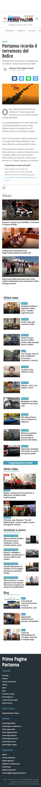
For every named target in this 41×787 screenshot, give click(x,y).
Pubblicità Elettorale (9, 770)
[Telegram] (35, 78)
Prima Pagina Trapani (9, 745)
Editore (4, 755)
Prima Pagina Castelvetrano (11, 726)
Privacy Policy (6, 767)
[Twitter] (21, 78)
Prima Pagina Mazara (9, 735)
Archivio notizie (7, 703)
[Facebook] (14, 78)
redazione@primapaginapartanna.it (14, 773)
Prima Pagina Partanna (10, 738)
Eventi (4, 688)
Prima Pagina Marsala (9, 732)
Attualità (9, 31)
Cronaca (21, 31)
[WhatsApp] (28, 78)
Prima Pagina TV (7, 697)
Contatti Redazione (8, 758)
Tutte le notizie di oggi (9, 700)
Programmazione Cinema (10, 713)
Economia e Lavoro (8, 694)
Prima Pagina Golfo (8, 729)
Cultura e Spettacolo (9, 682)
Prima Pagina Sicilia (9, 741)
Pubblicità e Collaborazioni (11, 764)
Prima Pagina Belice (8, 723)
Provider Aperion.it (8, 761)
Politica (32, 31)
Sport (4, 691)
